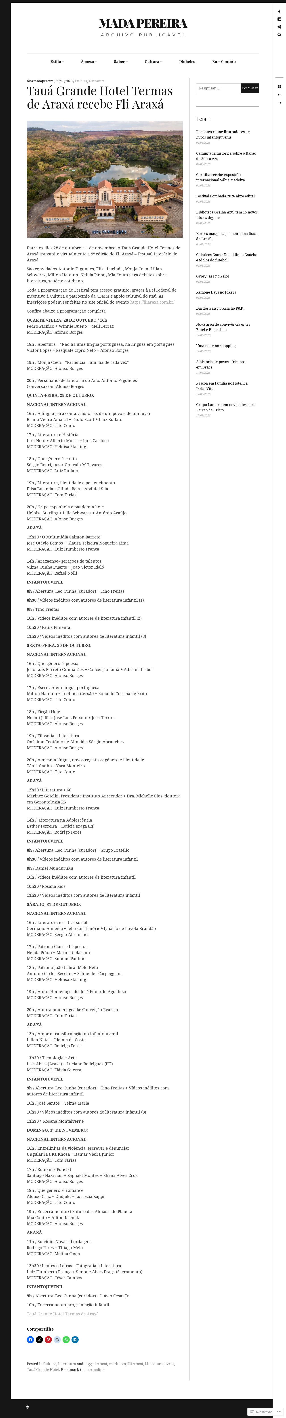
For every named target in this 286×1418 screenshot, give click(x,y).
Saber (119, 62)
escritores (117, 1364)
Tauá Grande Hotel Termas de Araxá (63, 1314)
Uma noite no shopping (216, 346)
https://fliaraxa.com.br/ (152, 302)
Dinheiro (187, 62)
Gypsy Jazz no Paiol (212, 276)
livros (169, 1364)
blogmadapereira (41, 81)
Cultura (152, 62)
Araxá (102, 1364)
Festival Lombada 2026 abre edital (225, 196)
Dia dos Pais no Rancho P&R (219, 308)
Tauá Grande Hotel (43, 1370)
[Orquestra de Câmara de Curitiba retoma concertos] (279, 95)
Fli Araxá (135, 1364)
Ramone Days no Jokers (216, 292)
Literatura (97, 81)
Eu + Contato (224, 62)
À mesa (87, 62)
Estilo (55, 62)
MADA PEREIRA (143, 23)
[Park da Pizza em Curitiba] (279, 103)
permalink (95, 1370)
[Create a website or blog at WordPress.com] (27, 1407)
